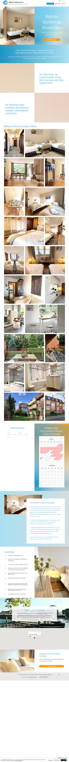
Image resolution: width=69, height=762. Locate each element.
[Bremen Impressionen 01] (34, 625)
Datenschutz (45, 674)
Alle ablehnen (57, 760)
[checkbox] (6, 155)
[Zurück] (4, 613)
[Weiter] (64, 613)
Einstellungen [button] (50, 760)
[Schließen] (67, 760)
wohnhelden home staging (32, 677)
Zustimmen (63, 760)
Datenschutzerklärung (19, 760)
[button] (22, 155)
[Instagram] (59, 1)
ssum (50, 674)
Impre (49, 674)
